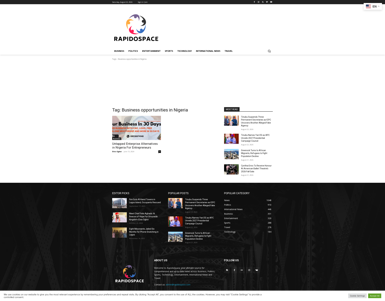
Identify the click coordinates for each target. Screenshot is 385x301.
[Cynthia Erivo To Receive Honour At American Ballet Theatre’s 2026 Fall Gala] (231, 169)
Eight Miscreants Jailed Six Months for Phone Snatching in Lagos (144, 232)
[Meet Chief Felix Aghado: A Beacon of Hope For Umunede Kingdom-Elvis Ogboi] (119, 217)
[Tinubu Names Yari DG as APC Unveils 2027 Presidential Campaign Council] (231, 139)
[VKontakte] (257, 270)
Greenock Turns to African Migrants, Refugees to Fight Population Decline (254, 153)
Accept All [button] (374, 296)
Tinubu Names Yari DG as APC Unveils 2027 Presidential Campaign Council (255, 138)
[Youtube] (271, 2)
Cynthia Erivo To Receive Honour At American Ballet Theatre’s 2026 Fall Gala (256, 168)
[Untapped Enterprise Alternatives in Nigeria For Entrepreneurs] (136, 128)
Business (116, 139)
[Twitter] (263, 2)
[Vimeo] (267, 2)
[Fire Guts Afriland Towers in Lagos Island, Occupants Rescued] (119, 203)
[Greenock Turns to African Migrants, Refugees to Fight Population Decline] (231, 154)
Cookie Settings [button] (357, 296)
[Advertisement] (192, 85)
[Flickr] (242, 270)
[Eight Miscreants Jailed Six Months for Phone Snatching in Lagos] (119, 232)
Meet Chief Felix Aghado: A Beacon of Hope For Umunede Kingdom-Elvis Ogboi (143, 216)
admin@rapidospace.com (178, 284)
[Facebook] (254, 2)
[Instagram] (258, 2)
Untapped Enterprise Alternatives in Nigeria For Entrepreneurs (135, 145)
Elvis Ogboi (117, 151)
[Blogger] (227, 270)
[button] (269, 51)
